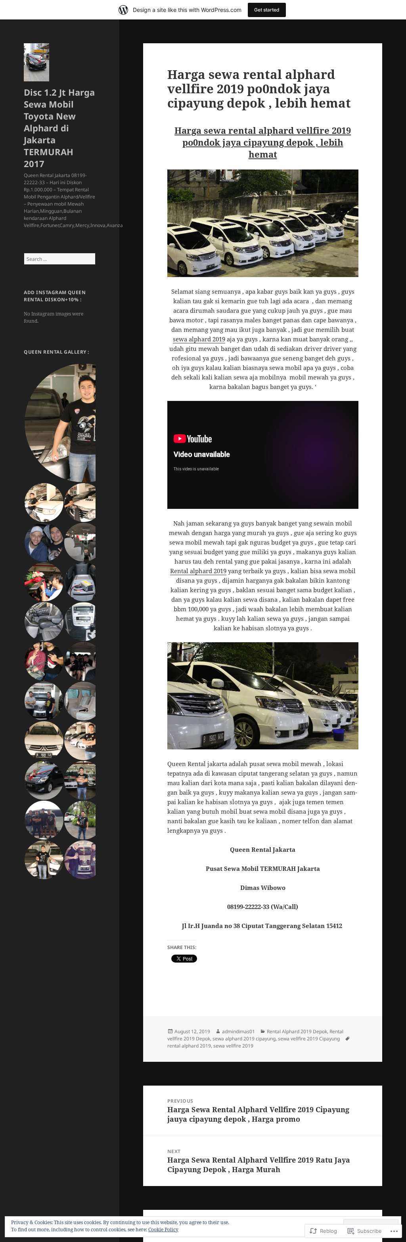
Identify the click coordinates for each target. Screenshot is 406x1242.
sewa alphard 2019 (199, 339)
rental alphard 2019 (189, 1045)
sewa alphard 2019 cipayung (244, 1038)
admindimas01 (238, 1031)
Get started (267, 10)
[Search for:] (60, 259)
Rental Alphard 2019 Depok (297, 1031)
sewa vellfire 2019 (233, 1045)
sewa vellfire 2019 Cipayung (309, 1038)
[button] (83, 423)
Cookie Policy (163, 1229)
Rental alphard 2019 (198, 571)
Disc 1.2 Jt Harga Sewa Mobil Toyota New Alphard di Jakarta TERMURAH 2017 (59, 127)
